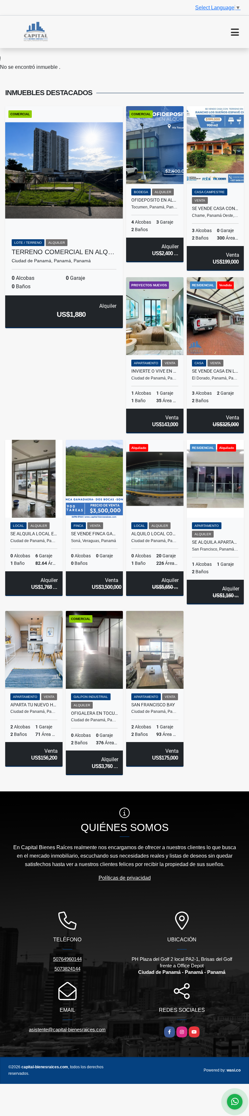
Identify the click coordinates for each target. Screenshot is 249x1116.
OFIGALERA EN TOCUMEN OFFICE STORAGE (94, 713)
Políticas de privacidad (125, 878)
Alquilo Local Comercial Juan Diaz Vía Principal (154, 533)
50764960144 (67, 959)
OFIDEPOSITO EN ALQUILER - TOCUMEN (154, 200)
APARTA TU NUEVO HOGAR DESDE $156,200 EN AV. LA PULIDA (33, 704)
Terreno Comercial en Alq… (63, 251)
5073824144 (67, 969)
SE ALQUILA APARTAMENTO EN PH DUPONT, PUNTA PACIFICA (215, 542)
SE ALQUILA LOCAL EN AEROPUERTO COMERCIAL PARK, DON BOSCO (33, 533)
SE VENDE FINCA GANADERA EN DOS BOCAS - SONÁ (94, 533)
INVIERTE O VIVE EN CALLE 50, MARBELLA (154, 371)
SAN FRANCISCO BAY (153, 704)
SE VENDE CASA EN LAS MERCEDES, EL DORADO (215, 371)
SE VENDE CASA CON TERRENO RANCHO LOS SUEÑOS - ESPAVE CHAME (215, 208)
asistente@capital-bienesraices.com (67, 1029)
